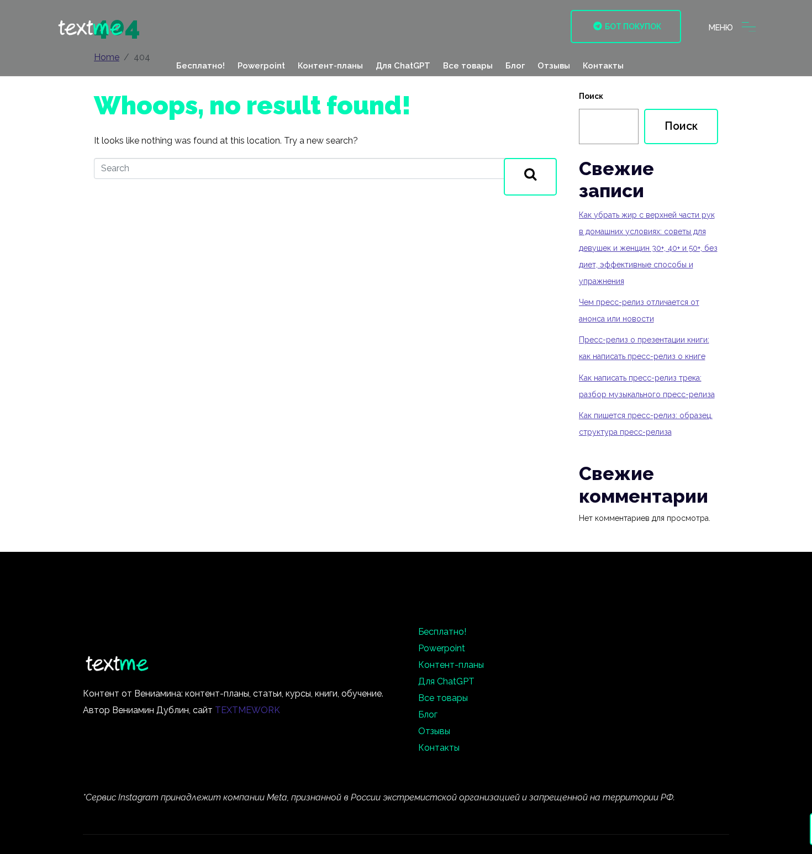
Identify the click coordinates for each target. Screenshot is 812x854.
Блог (515, 66)
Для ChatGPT (403, 66)
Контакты (603, 66)
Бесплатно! (200, 66)
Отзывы (553, 66)
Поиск (591, 96)
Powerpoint (261, 66)
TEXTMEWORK (247, 710)
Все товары (468, 66)
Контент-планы (330, 66)
